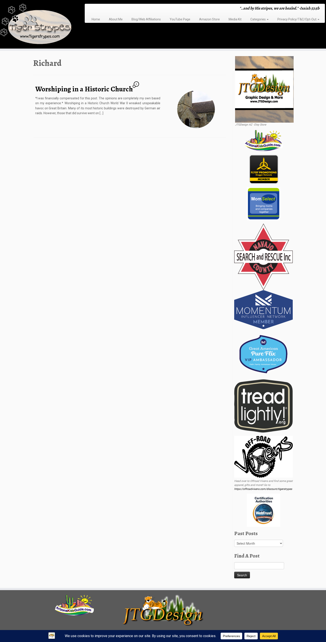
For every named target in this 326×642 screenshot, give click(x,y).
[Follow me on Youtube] (106, 8)
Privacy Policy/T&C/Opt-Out (297, 19)
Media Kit (235, 19)
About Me (116, 19)
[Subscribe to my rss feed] (89, 8)
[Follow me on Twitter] (95, 8)
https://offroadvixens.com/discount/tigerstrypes (263, 489)
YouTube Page (180, 19)
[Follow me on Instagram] (101, 8)
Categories (258, 19)
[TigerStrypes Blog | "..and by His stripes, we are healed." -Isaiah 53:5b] (37, 24)
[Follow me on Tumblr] (103, 8)
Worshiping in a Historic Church (84, 89)
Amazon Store (209, 19)
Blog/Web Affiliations (146, 19)
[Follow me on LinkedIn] (112, 8)
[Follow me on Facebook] (98, 8)
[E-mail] (92, 8)
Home (96, 19)
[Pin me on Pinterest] (109, 8)
